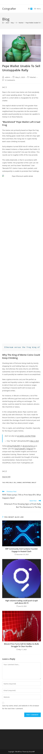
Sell (15, 482)
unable (19, 482)
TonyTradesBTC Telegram (23, 449)
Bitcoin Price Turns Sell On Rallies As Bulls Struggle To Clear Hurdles (21, 645)
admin (7, 77)
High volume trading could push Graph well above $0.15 (21, 601)
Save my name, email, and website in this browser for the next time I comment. (20, 707)
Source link (6, 477)
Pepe (7, 482)
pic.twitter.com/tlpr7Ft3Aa (26, 436)
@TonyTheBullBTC (14, 446)
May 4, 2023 (34, 441)
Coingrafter (9, 8)
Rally (11, 482)
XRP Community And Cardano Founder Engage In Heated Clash (21, 550)
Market (33, 77)
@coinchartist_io (29, 446)
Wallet (34, 482)
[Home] (3, 23)
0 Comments (10, 80)
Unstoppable (26, 482)
